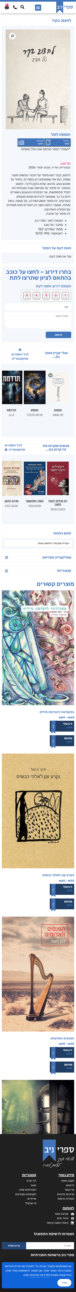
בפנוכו (58, 410)
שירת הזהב (11, 501)
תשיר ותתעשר (35, 501)
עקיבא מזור (34, 505)
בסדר (64, 1282)
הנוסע (34, 410)
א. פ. (11, 414)
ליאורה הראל (58, 509)
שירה (55, 167)
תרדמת (11, 410)
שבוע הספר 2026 (39, 167)
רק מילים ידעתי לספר (57, 502)
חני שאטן (58, 414)
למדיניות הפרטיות (40, 1275)
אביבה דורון (11, 505)
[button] (38, 8)
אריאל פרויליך (35, 414)
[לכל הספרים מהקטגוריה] (20, 349)
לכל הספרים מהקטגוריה (20, 356)
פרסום (58, 334)
